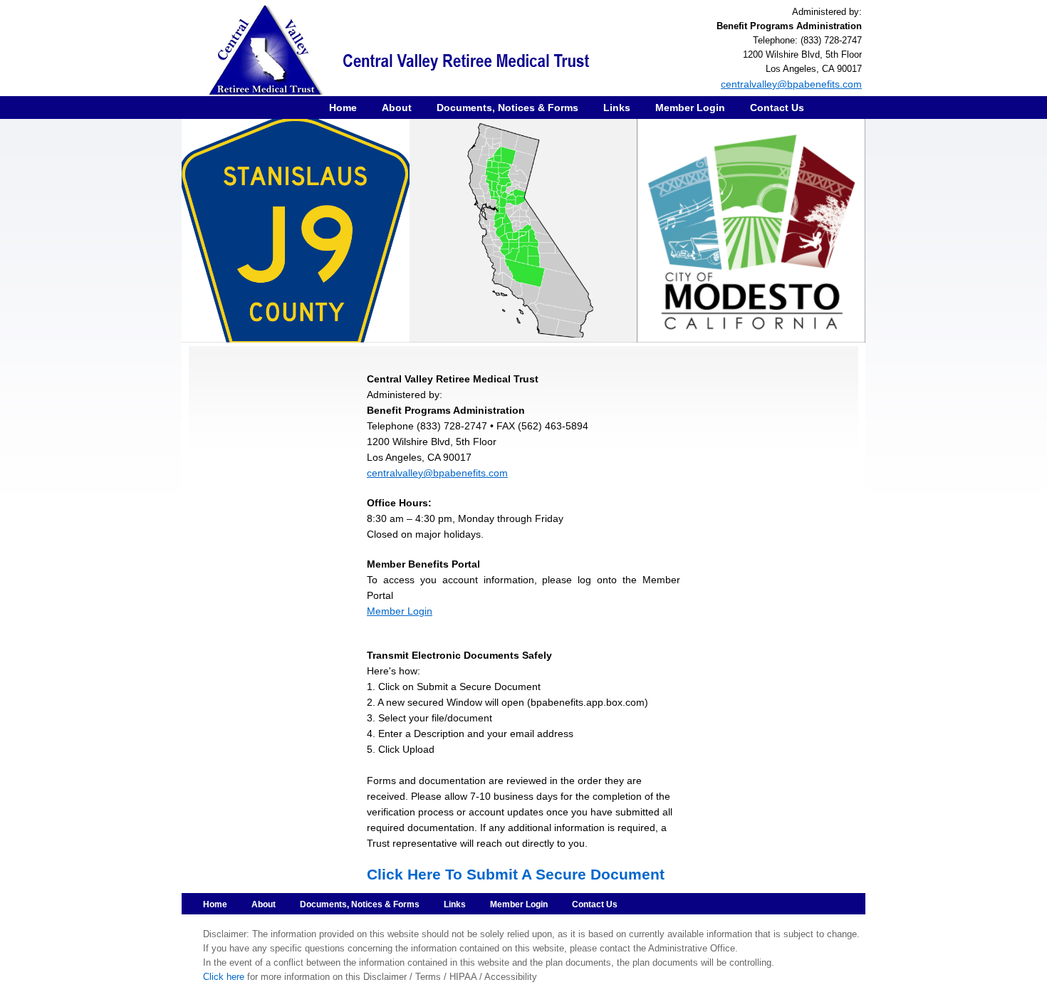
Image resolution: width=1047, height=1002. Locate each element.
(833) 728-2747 (831, 40)
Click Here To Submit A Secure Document (516, 874)
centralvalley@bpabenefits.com (791, 84)
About (397, 107)
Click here (223, 976)
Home (343, 107)
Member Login (690, 107)
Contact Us (777, 107)
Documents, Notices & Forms (507, 107)
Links (616, 107)
